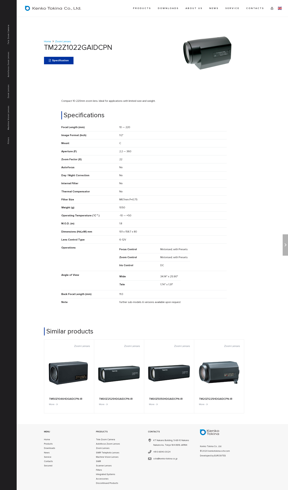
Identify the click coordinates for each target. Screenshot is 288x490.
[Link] (272, 8)
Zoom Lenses (63, 41)
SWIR (98, 461)
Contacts (48, 461)
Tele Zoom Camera (105, 439)
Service (47, 457)
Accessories (102, 479)
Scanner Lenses (104, 465)
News (47, 452)
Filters (99, 470)
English (280, 8)
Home (47, 41)
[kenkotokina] (53, 8)
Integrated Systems (105, 474)
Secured (48, 465)
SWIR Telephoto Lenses (107, 452)
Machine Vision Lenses (107, 457)
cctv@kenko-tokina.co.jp (165, 458)
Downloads (49, 448)
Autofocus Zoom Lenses (108, 444)
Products (48, 444)
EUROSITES (220, 455)
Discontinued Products (107, 483)
